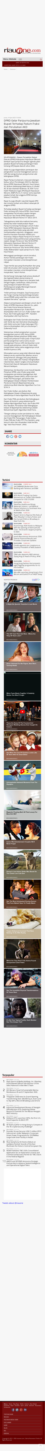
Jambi (26, 1405)
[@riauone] (17, 1410)
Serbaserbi (7, 1407)
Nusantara (38, 1405)
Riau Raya (16, 1404)
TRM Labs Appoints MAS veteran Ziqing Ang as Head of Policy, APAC (27, 555)
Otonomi (31, 1405)
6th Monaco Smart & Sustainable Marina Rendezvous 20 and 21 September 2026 (22, 1091)
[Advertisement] (22, 22)
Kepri (12, 1405)
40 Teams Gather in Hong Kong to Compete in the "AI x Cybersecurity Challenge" (24, 1126)
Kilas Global (33, 1404)
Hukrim (27, 1404)
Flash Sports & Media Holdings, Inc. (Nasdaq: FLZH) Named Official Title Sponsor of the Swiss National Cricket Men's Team (23, 1084)
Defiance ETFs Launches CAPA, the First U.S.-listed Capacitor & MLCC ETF (23, 1119)
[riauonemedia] (13, 1410)
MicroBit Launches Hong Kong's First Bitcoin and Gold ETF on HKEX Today (28, 573)
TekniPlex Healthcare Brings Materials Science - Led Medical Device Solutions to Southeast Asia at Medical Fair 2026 (27, 507)
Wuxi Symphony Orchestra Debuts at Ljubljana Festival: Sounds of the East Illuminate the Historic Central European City (24, 1144)
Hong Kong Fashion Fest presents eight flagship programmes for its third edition (27, 565)
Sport (22, 1405)
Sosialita (17, 1405)
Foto (17, 65)
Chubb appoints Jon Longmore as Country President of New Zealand (27, 546)
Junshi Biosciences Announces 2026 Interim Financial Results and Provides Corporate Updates (28, 538)
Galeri (13, 65)
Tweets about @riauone (12, 1203)
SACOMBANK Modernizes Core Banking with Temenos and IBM (26, 487)
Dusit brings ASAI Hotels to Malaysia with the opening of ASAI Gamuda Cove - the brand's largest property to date (28, 529)
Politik (21, 1404)
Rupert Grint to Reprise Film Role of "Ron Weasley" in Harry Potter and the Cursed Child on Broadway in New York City (28, 518)
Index (24, 65)
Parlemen (13, 69)
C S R (20, 65)
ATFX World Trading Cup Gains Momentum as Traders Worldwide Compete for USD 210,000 (27, 497)
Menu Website (9, 59)
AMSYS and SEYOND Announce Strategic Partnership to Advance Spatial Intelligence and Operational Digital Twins (23, 1163)
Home (5, 69)
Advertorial (7, 65)
